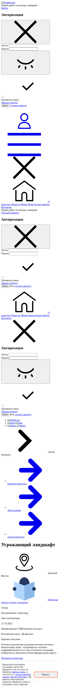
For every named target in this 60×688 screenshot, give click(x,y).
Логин (4, 45)
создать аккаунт (23, 286)
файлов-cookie (19, 672)
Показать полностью (12, 658)
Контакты (6, 207)
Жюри (24, 204)
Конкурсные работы (39, 204)
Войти (4, 8)
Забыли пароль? (9, 102)
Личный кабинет (10, 212)
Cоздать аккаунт (18, 105)
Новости (15, 204)
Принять (46, 674)
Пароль (5, 48)
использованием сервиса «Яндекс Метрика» (16, 675)
